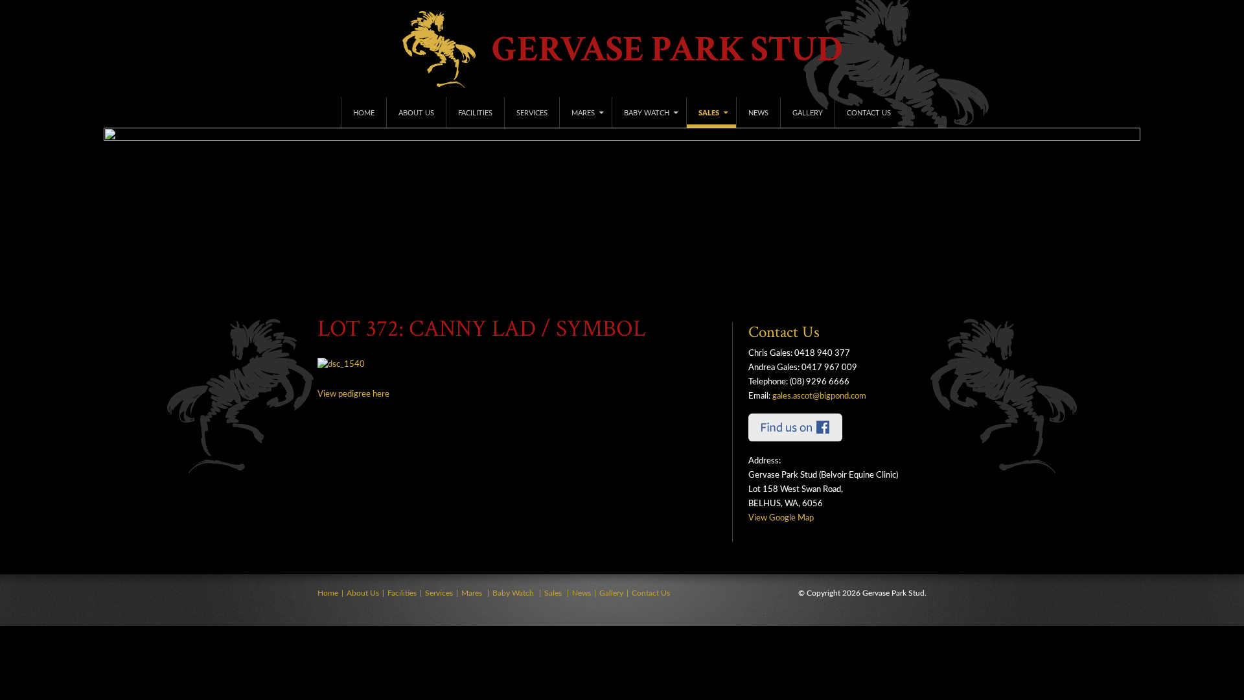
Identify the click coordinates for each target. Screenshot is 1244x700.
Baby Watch (646, 113)
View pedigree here (353, 394)
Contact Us (869, 113)
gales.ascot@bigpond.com (819, 396)
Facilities (475, 113)
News (758, 113)
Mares (583, 113)
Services (531, 113)
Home (363, 113)
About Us (416, 113)
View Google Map (781, 518)
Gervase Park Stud (667, 49)
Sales (708, 113)
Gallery (807, 113)
